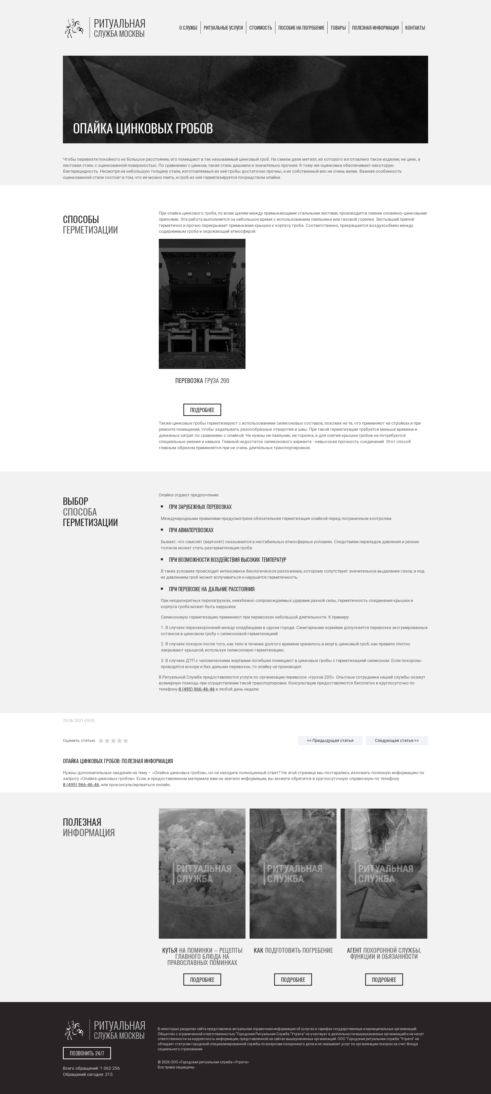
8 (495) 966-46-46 (196, 689)
